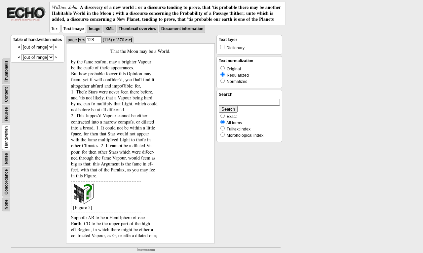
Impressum (146, 249)
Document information (182, 28)
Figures (6, 114)
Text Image (73, 28)
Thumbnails (6, 71)
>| (130, 40)
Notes (6, 158)
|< (79, 40)
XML (109, 28)
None (6, 204)
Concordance (6, 182)
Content (6, 94)
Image (94, 28)
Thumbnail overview (137, 28)
